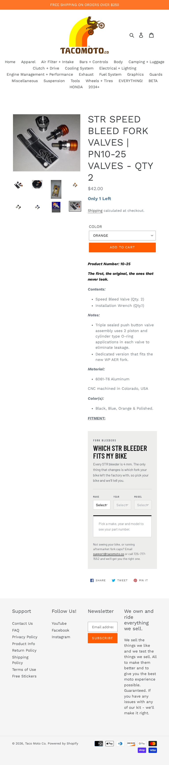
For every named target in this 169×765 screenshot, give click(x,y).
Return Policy (24, 650)
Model (138, 496)
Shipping (95, 210)
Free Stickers (24, 676)
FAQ (15, 630)
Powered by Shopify (63, 743)
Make (96, 496)
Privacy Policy (24, 637)
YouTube (59, 623)
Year (116, 496)
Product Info (23, 643)
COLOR (95, 226)
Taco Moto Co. (35, 743)
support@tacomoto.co (108, 554)
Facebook (60, 630)
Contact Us (22, 623)
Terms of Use (24, 669)
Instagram (61, 637)
